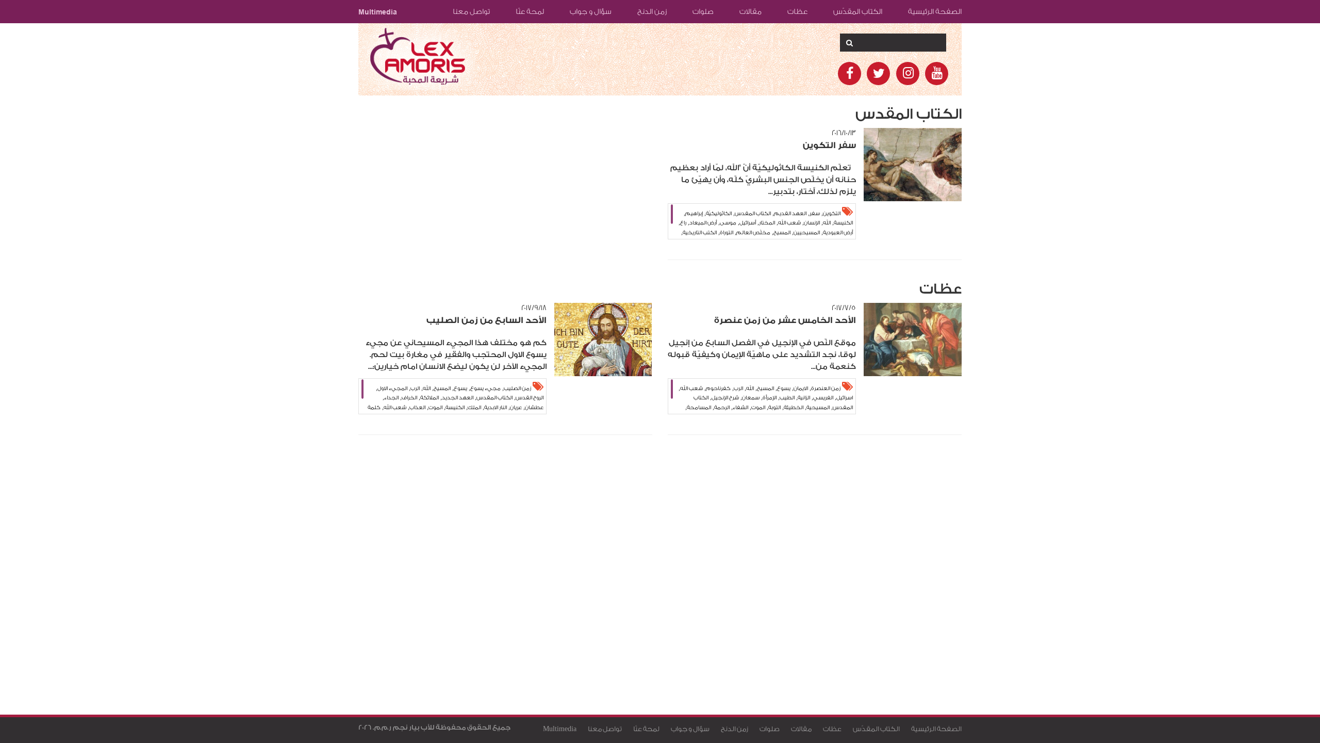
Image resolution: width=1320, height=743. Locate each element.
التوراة (726, 233)
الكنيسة (843, 223)
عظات (797, 12)
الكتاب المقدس (753, 214)
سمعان (751, 398)
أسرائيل (747, 223)
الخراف (409, 398)
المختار (767, 223)
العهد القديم (790, 214)
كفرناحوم (718, 388)
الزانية (804, 398)
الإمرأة (770, 398)
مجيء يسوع (485, 388)
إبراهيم (694, 214)
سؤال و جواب (591, 12)
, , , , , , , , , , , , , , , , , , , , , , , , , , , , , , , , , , (766, 224)
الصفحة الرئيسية (935, 12)
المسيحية (818, 408)
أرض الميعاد (703, 223)
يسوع (783, 388)
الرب (738, 388)
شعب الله (789, 223)
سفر (815, 214)
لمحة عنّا (530, 12)
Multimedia (377, 12)
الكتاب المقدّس (857, 12)
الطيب (787, 398)
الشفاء (740, 408)
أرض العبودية (838, 233)
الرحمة (722, 408)
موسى (728, 223)
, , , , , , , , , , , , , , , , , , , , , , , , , (766, 399)
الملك (474, 408)
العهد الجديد (457, 398)
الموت (758, 408)
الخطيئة (793, 408)
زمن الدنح (652, 12)
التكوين (831, 214)
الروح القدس (529, 398)
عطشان (534, 408)
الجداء (391, 398)
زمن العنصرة (825, 388)
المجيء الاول (392, 388)
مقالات (750, 12)
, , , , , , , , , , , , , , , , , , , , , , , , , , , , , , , (455, 399)
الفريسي (823, 398)
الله (827, 223)
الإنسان (812, 223)
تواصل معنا (471, 12)
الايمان (801, 388)
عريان (516, 408)
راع (683, 223)
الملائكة (429, 398)
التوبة (774, 408)
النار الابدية (495, 408)
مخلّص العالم (753, 233)
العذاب (417, 408)
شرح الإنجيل (725, 398)
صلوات (703, 12)
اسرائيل (844, 398)
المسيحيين (807, 233)
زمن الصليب (517, 388)
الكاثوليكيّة (719, 214)
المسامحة (699, 408)
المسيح (781, 233)
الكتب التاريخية (700, 233)
